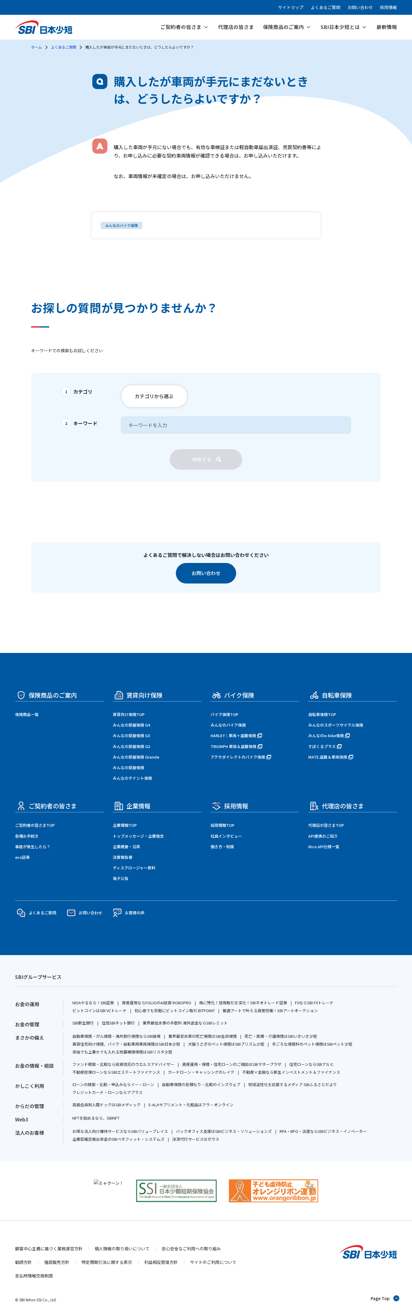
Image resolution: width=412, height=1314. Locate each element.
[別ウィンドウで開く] (109, 1183)
